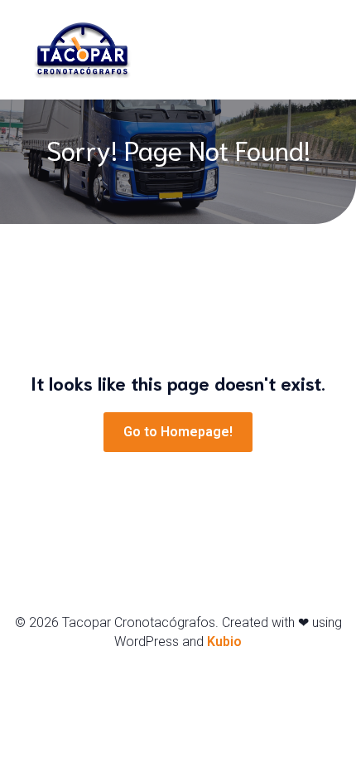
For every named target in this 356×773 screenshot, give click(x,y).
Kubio (224, 641)
